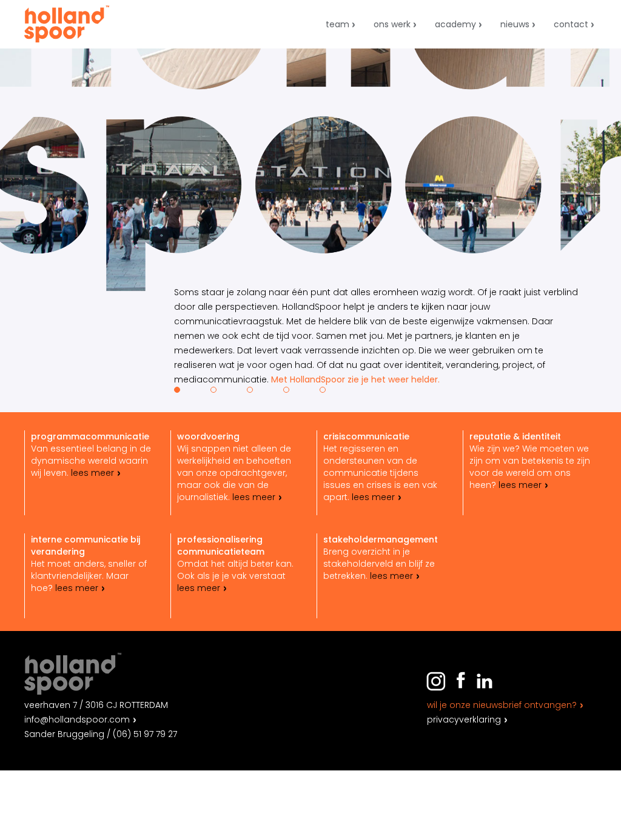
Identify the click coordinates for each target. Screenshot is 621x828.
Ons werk (392, 24)
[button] (177, 390)
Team (337, 24)
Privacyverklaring (464, 719)
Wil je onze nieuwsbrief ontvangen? (502, 705)
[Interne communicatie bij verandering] (91, 575)
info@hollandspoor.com (77, 719)
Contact (571, 24)
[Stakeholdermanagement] (384, 575)
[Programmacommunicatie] (91, 472)
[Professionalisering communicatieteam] (237, 575)
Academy (455, 24)
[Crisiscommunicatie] (384, 472)
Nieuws (514, 24)
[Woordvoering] (237, 472)
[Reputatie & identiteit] (530, 472)
